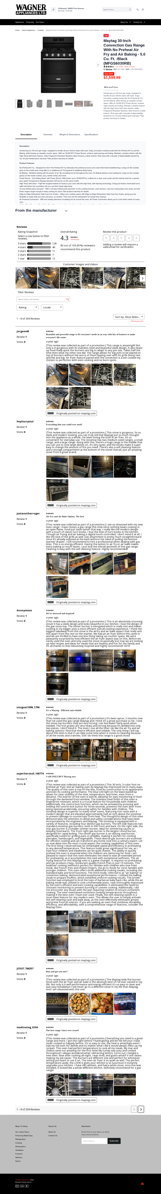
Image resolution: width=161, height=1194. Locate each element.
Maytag (109, 69)
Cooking (40, 30)
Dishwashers (20, 1146)
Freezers (19, 1154)
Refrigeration (20, 1139)
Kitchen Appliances (28, 30)
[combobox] (117, 9)
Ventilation (19, 1150)
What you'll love (111, 87)
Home (17, 30)
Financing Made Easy (24, 1136)
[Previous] (19, 65)
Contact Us (52, 1136)
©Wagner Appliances (22, 1180)
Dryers (18, 1161)
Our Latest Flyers (22, 1132)
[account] (143, 9)
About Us (52, 1132)
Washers (18, 1157)
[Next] (98, 65)
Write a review (130, 66)
